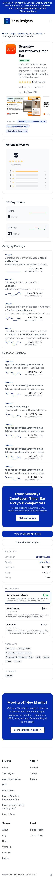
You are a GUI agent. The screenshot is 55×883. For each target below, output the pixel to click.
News (4, 841)
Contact (34, 767)
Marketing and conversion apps (32, 121)
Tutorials (34, 773)
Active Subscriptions (11, 779)
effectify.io (45, 562)
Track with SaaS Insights (28, 542)
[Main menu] (50, 21)
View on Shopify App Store (27, 534)
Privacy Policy (36, 830)
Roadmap (6, 852)
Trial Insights (8, 773)
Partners (6, 858)
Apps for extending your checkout (24, 364)
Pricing (33, 779)
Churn (5, 767)
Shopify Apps (8, 814)
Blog (4, 835)
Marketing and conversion (30, 33)
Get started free (27, 518)
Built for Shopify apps (17, 406)
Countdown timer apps (17, 131)
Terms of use (36, 835)
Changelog (7, 847)
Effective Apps (43, 557)
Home (5, 33)
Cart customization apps (18, 126)
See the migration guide (27, 730)
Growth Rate (8, 790)
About (5, 830)
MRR (4, 784)
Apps (13, 33)
